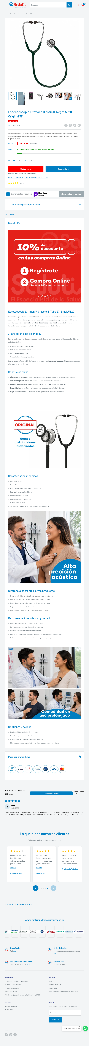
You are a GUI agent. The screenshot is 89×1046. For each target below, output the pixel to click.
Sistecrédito (53, 988)
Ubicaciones (9, 1010)
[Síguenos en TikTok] (15, 1034)
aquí (14, 951)
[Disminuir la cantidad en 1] (19, 160)
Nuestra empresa (11, 1006)
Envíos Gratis (28, 177)
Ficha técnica (9, 214)
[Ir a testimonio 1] (41, 888)
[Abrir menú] (6, 5)
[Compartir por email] (79, 125)
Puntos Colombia (55, 985)
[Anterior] (35, 888)
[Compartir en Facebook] (66, 125)
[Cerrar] (79, 1027)
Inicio (6, 14)
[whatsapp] (85, 1028)
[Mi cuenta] (78, 5)
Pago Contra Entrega (15, 177)
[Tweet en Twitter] (74, 125)
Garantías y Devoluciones (13, 985)
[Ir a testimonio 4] (47, 888)
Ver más (13, 868)
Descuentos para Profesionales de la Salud (63, 991)
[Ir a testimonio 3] (45, 888)
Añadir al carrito (26, 169)
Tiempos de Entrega (41, 177)
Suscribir (55, 1020)
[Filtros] (76, 793)
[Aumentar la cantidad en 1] (31, 160)
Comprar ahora (63, 169)
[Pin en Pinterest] (70, 125)
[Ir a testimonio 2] (43, 888)
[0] (82, 5)
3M (9, 125)
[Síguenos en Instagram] (10, 1034)
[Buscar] (69, 4)
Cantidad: (11, 160)
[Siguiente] (53, 888)
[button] (13, 183)
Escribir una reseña (51, 793)
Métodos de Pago (11, 991)
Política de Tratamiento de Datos (16, 981)
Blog (50, 981)
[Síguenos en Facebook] (6, 1034)
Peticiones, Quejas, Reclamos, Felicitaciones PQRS (22, 995)
